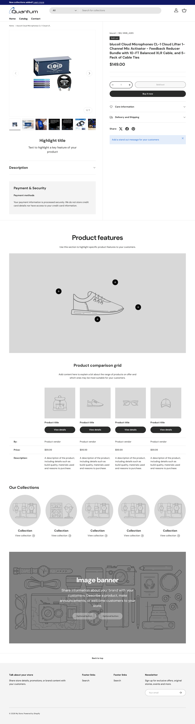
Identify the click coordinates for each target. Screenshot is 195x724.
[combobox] (105, 10)
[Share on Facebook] (127, 129)
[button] (184, 10)
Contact (35, 18)
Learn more (38, 2)
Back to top (97, 658)
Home (12, 18)
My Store (19, 713)
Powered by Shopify (32, 713)
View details (60, 429)
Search (85, 680)
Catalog (23, 18)
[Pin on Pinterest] (133, 129)
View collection (23, 535)
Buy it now (148, 93)
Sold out (160, 84)
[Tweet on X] (121, 129)
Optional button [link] (84, 616)
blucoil (113, 33)
